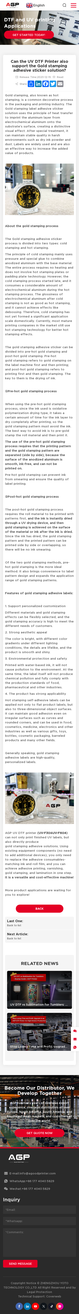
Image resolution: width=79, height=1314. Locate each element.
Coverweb (53, 1296)
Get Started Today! (29, 34)
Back (39, 908)
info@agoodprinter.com (38, 1173)
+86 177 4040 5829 (40, 1181)
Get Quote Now (40, 1132)
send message (20, 1263)
